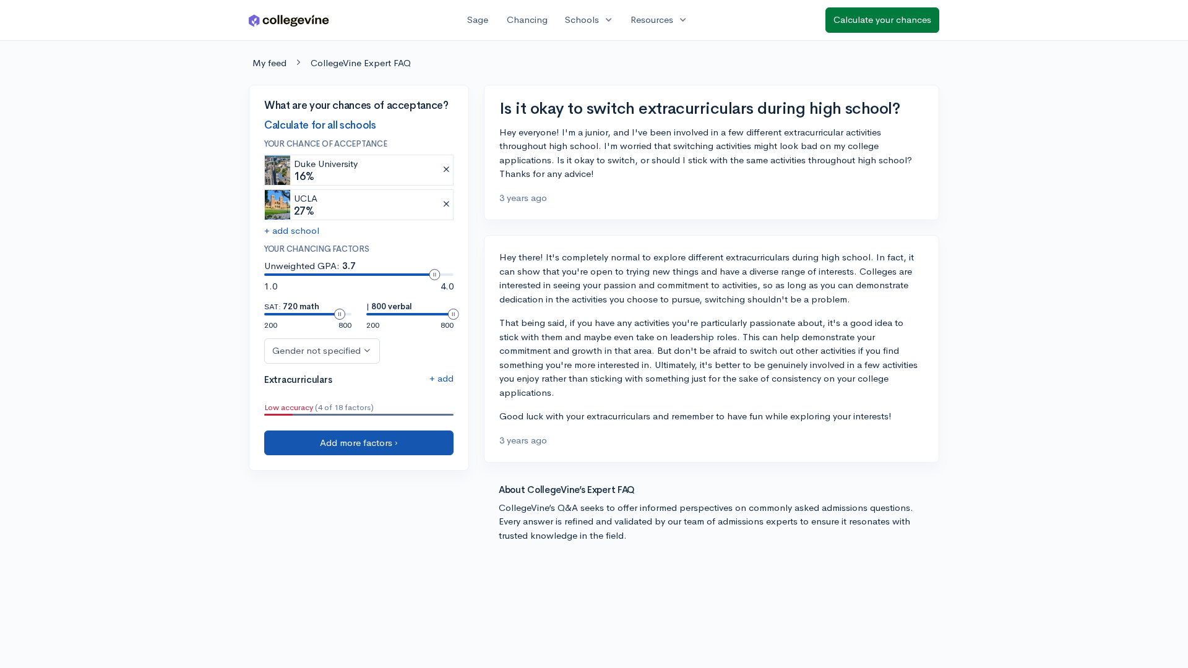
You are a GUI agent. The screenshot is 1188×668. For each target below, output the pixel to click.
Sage (477, 19)
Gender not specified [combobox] (316, 350)
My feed (269, 63)
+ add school (291, 230)
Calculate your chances (882, 19)
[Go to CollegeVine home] (289, 20)
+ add (441, 378)
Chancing (527, 19)
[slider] (434, 274)
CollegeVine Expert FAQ (361, 63)
